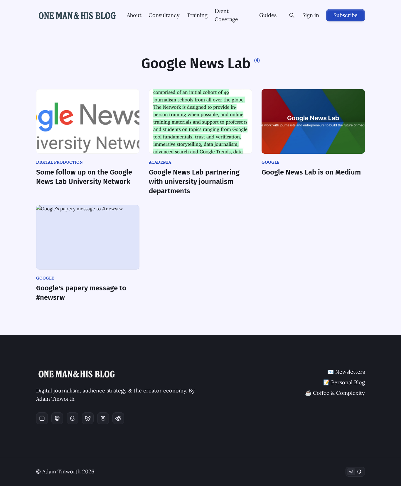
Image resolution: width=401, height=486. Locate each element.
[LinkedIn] (42, 418)
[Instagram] (103, 418)
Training (197, 15)
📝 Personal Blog (344, 382)
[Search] (292, 15)
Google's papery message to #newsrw (81, 293)
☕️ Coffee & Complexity (335, 393)
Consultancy (164, 15)
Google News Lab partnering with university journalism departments (194, 181)
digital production (59, 162)
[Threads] (72, 418)
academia (160, 162)
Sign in (310, 15)
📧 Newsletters (346, 371)
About (134, 15)
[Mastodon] (57, 418)
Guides (268, 15)
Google (270, 162)
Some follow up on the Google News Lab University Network (84, 177)
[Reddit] (118, 418)
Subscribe (345, 15)
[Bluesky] (88, 418)
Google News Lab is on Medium (311, 172)
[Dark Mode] (355, 472)
